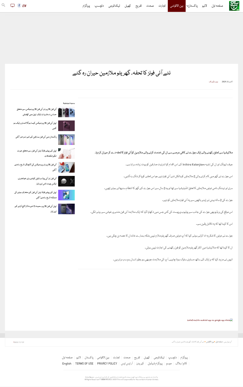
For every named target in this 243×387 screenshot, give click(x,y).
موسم (169, 363)
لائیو (204, 5)
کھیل (128, 5)
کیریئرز (140, 363)
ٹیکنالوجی (114, 5)
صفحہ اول (217, 5)
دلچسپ (99, 5)
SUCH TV (104, 379)
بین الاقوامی (176, 5)
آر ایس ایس (127, 363)
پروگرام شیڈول (155, 363)
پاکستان (193, 5)
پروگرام (86, 5)
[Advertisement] (121, 39)
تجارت (162, 5)
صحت (150, 5)
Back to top (19, 342)
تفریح (139, 5)
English (66, 363)
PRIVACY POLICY (107, 363)
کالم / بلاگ (181, 363)
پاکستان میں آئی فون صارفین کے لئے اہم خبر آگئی (36, 137)
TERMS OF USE (84, 363)
